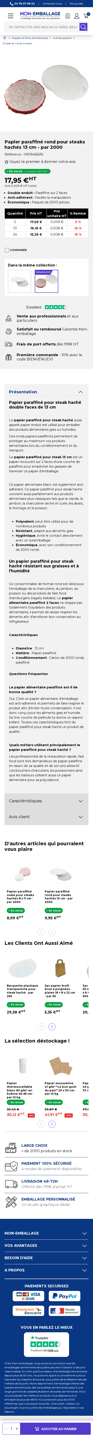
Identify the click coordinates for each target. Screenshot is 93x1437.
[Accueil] (4, 37)
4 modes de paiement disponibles (51, 1169)
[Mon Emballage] (40, 15)
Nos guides (76, 3)
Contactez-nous (52, 3)
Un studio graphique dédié (45, 1205)
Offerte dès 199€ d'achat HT (46, 1187)
